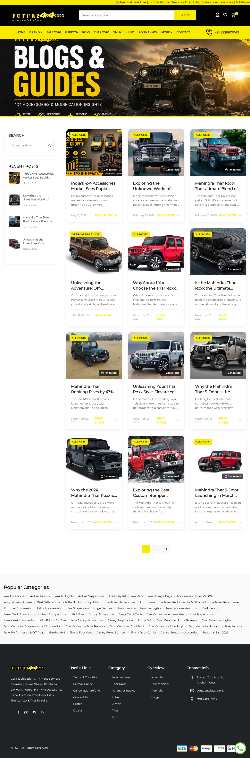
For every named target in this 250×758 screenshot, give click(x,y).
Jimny (117, 32)
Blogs (155, 697)
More (165, 32)
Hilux (129, 32)
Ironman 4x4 (147, 32)
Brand (34, 32)
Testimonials (160, 684)
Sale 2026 (53, 32)
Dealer (77, 710)
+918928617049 (207, 698)
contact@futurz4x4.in (211, 690)
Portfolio (157, 690)
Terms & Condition (85, 677)
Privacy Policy (83, 684)
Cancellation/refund (86, 690)
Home (21, 32)
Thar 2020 (101, 32)
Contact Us (80, 697)
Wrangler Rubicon (124, 690)
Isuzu (115, 717)
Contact (183, 32)
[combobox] (137, 15)
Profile (77, 704)
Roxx (86, 32)
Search (185, 15)
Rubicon (71, 32)
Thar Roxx (119, 684)
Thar (115, 710)
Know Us (157, 677)
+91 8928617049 (227, 32)
